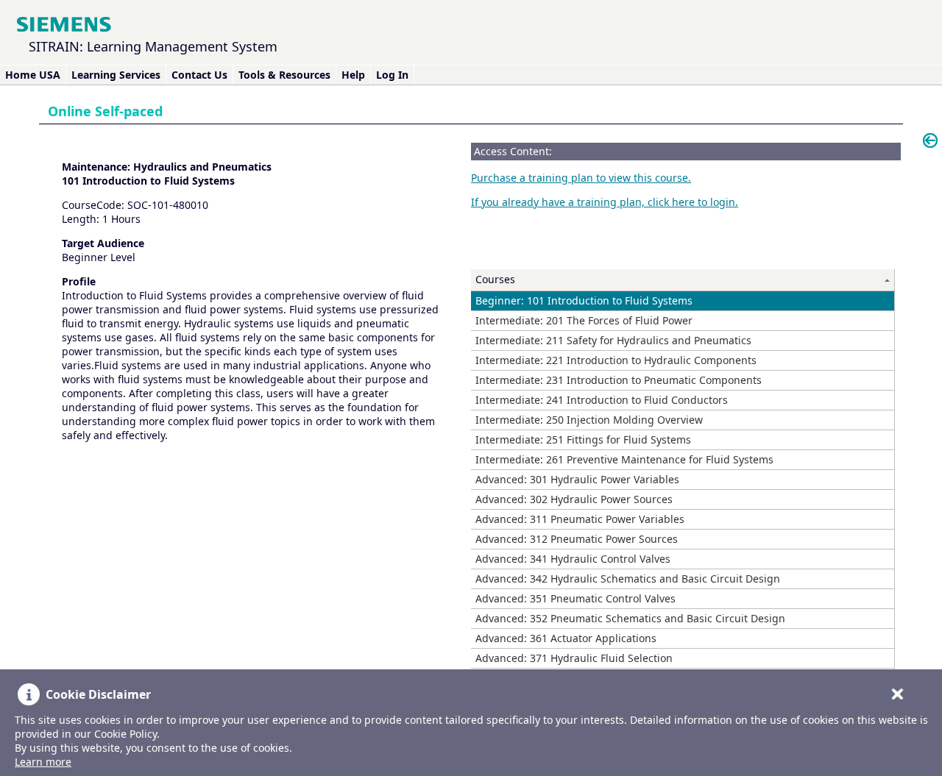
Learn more (43, 762)
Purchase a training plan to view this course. (581, 178)
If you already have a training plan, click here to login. (604, 202)
